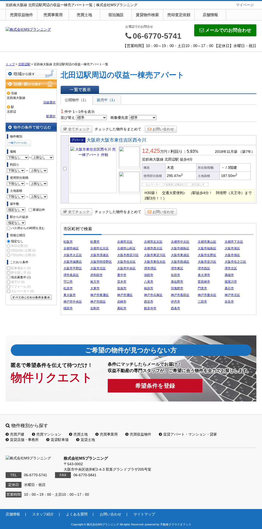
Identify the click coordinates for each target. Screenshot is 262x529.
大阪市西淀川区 (128, 255)
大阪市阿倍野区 (101, 261)
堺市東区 (177, 268)
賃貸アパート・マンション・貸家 (190, 434)
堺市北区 (231, 268)
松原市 (68, 288)
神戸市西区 (98, 301)
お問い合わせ (163, 129)
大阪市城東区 (72, 261)
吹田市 (175, 275)
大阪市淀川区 (207, 261)
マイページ (245, 5)
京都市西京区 (153, 248)
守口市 (68, 281)
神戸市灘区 (125, 295)
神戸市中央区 (72, 301)
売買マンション (48, 434)
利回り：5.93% (184, 151)
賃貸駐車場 (60, 440)
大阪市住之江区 (235, 261)
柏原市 (148, 288)
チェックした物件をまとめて (118, 129)
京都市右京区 (99, 248)
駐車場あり (21, 268)
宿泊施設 (116, 15)
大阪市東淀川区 (155, 255)
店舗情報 (210, 15)
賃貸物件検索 (147, 15)
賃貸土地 (88, 440)
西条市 (175, 308)
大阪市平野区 (72, 268)
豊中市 (121, 275)
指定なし (17, 241)
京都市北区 (125, 242)
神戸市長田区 (180, 295)
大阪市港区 (232, 248)
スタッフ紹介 (43, 514)
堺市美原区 (71, 275)
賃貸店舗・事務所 (24, 440)
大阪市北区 (98, 268)
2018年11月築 (226, 152)
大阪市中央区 (126, 268)
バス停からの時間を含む (28, 228)
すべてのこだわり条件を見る (31, 297)
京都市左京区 (153, 242)
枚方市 (95, 281)
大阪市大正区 (72, 255)
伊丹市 (175, 301)
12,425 (151, 150)
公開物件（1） (76, 100)
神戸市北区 (232, 295)
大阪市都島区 (180, 248)
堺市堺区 (150, 268)
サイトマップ (144, 514)
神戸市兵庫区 (153, 295)
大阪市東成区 (180, 255)
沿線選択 (49, 102)
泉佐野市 (177, 281)
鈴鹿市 (95, 242)
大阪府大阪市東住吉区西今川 (116, 140)
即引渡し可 (21, 272)
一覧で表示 (80, 89)
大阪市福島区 (207, 248)
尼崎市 (121, 301)
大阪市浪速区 (99, 255)
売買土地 (84, 15)
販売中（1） (107, 100)
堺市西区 (204, 268)
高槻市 (229, 275)
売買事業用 (53, 15)
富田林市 (204, 281)
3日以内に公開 (23, 250)
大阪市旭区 (232, 255)
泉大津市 (204, 275)
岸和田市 (96, 275)
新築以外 (39, 209)
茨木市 (121, 281)
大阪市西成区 (180, 261)
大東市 (95, 288)
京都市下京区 (234, 242)
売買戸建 (17, 434)
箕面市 (121, 288)
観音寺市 (150, 308)
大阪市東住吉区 (155, 261)
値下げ (18, 282)
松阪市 (68, 242)
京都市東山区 (207, 242)
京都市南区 (71, 248)
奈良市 (229, 301)
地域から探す (31, 73)
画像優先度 (119, 117)
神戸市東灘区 (99, 295)
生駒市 (95, 308)
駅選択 (51, 116)
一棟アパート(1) (17, 142)
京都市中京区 (180, 242)
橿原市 (68, 308)
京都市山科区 (126, 248)
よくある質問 (77, 514)
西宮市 (148, 301)
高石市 (229, 288)
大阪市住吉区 (126, 261)
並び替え (68, 117)
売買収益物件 (21, 15)
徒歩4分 (186, 159)
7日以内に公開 (23, 255)
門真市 (202, 288)
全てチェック (79, 129)
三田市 (202, 301)
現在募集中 (21, 277)
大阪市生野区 (207, 255)
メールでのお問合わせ (228, 30)
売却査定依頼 (178, 15)
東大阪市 (69, 295)
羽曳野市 (177, 288)
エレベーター (22, 291)
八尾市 (148, 281)
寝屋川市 (231, 281)
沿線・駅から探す (31, 83)
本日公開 (19, 246)
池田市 (148, 275)
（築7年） (246, 152)
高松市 (121, 308)
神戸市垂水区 (207, 295)
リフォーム (21, 286)
